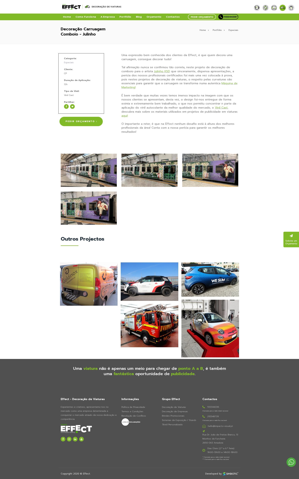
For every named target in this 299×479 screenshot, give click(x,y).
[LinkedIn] (75, 439)
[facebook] (66, 106)
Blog (139, 16)
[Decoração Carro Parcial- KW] (149, 281)
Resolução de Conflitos (133, 415)
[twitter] (72, 106)
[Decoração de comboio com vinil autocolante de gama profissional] (89, 170)
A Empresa (108, 16)
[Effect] (258, 5)
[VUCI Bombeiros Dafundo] (149, 325)
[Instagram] (69, 439)
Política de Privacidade (133, 407)
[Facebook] (63, 439)
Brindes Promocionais (173, 415)
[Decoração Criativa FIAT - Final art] (210, 328)
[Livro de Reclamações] (139, 422)
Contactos (173, 16)
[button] (202, 16)
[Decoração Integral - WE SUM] (210, 279)
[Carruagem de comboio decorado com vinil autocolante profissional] (149, 170)
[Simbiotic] (230, 473)
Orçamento (154, 16)
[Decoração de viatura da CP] (210, 170)
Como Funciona (86, 16)
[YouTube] (81, 439)
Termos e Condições (132, 411)
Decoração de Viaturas (174, 407)
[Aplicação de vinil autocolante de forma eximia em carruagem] (89, 208)
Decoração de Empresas (175, 411)
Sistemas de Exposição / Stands (179, 420)
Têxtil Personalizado (172, 424)
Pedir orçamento (202, 17)
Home (67, 16)
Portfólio (125, 16)
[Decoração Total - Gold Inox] (89, 284)
